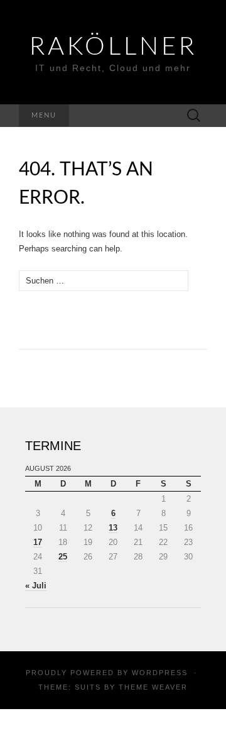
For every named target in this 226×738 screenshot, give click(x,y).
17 (37, 542)
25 (62, 556)
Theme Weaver (153, 687)
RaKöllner (113, 47)
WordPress (160, 672)
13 (113, 527)
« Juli (35, 585)
